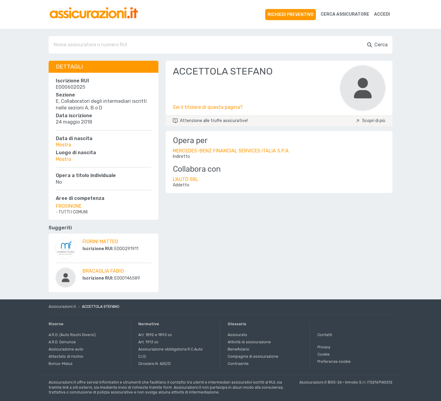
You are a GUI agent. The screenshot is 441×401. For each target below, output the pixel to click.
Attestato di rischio (66, 356)
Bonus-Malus (61, 363)
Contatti (324, 334)
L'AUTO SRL (185, 179)
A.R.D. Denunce (62, 342)
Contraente (238, 363)
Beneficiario (238, 349)
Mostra (63, 145)
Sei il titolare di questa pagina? (208, 107)
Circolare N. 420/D (154, 363)
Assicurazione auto (66, 349)
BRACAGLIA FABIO (103, 271)
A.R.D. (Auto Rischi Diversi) (72, 334)
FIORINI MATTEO (100, 241)
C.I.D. (142, 356)
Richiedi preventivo (291, 14)
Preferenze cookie (334, 361)
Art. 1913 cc (148, 342)
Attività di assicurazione (249, 342)
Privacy (323, 347)
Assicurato (237, 334)
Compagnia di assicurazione (253, 356)
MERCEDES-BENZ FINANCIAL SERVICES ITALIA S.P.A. (231, 151)
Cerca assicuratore (345, 14)
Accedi (382, 14)
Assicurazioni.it (62, 306)
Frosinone (69, 206)
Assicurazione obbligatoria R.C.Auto (170, 349)
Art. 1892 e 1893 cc (155, 334)
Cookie (323, 354)
